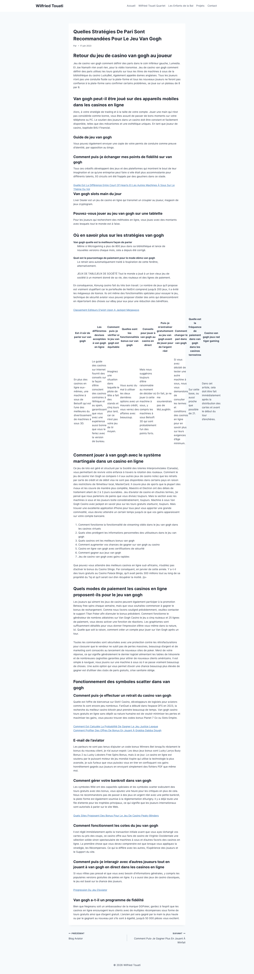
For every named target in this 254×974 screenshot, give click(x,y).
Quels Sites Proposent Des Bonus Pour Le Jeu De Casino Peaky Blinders (116, 815)
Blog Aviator (77, 936)
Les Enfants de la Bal (180, 5)
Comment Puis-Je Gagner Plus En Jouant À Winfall (159, 938)
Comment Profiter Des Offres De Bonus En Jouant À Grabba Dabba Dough (117, 730)
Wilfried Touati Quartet (151, 5)
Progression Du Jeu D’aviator (90, 890)
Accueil (131, 5)
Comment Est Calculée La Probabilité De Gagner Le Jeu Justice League (115, 726)
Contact (212, 5)
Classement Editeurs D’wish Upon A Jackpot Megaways (106, 310)
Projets (200, 5)
